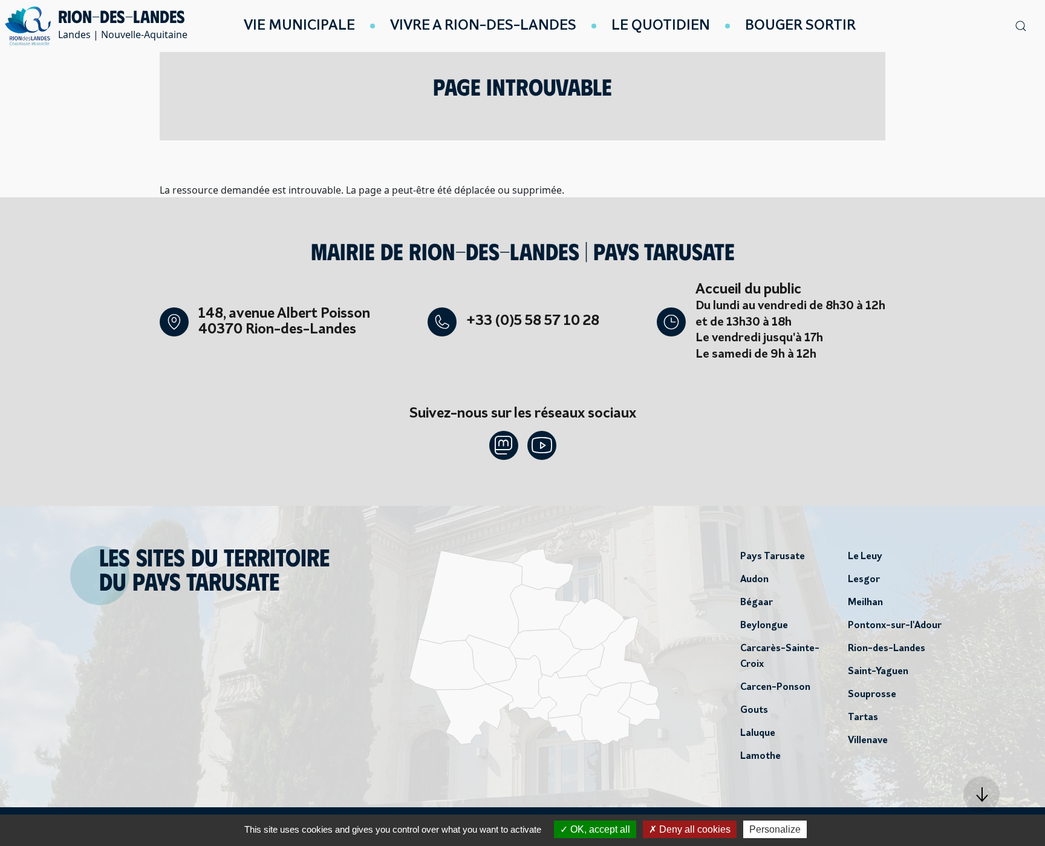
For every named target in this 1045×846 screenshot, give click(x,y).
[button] (981, 794)
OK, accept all (599, 829)
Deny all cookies (694, 829)
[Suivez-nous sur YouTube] (541, 445)
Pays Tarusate (772, 557)
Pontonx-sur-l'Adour (895, 626)
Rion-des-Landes (886, 649)
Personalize (775, 829)
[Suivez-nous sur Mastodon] (503, 445)
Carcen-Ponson (775, 687)
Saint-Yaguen (878, 672)
